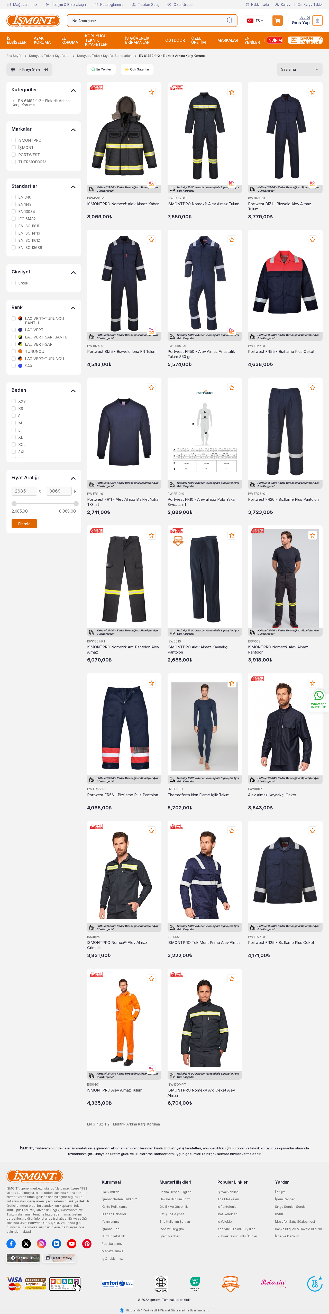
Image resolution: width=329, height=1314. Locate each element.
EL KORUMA (69, 40)
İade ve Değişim (172, 1229)
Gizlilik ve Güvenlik (174, 1207)
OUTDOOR (175, 40)
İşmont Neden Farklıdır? (119, 1199)
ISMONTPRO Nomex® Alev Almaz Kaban (123, 203)
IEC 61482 (27, 219)
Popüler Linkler (232, 1182)
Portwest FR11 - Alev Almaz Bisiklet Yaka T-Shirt (122, 502)
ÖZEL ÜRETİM (198, 40)
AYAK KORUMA (42, 40)
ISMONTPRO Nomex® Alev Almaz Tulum (203, 203)
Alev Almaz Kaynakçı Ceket (272, 794)
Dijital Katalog (61, 1258)
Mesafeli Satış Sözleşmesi (295, 1221)
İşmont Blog (111, 1229)
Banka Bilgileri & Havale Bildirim (298, 1229)
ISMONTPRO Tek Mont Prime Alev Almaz (204, 942)
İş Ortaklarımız (112, 1259)
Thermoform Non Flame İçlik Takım (199, 794)
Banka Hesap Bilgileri (175, 1192)
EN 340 (24, 197)
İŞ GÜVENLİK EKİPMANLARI (137, 40)
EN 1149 (25, 204)
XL (20, 437)
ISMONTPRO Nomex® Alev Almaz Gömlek (117, 945)
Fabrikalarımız (112, 1244)
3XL (21, 452)
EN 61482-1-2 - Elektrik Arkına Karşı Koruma (41, 103)
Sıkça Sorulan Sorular (291, 1207)
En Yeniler (104, 69)
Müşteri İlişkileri (175, 1182)
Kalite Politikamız (114, 1207)
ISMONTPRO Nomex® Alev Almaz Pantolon (278, 650)
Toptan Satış (148, 4)
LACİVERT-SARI (39, 344)
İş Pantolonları (227, 1207)
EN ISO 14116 (29, 233)
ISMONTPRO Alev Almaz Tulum (114, 1090)
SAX (28, 366)
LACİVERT (34, 330)
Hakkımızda (260, 4)
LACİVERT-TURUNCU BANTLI (44, 320)
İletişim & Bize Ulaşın (69, 4)
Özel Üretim (183, 4)
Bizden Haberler (114, 1214)
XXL (22, 444)
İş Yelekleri (225, 1221)
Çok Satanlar (139, 69)
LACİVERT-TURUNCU (44, 358)
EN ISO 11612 (29, 240)
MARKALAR (227, 40)
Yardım (282, 1182)
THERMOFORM (32, 162)
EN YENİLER (252, 40)
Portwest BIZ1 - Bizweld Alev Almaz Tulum (279, 206)
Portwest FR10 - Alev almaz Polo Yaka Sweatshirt (201, 502)
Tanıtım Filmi (25, 1258)
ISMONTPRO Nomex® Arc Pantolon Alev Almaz (123, 650)
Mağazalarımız (25, 4)
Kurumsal (111, 1182)
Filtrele (24, 524)
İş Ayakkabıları (228, 1192)
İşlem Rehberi (170, 1236)
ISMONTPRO (29, 140)
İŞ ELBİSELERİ (17, 40)
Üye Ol (304, 18)
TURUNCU (34, 351)
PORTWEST (29, 155)
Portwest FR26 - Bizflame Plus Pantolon (283, 499)
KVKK (279, 1214)
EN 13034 (26, 211)
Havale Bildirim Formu (176, 1199)
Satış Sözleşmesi (172, 1214)
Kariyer (286, 4)
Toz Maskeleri (228, 1199)
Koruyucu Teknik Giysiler (236, 1229)
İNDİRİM (275, 40)
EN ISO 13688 (30, 247)
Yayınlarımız (111, 1221)
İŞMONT (26, 147)
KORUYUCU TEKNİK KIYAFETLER (96, 40)
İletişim (280, 1192)
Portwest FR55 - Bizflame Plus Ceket (281, 351)
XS (20, 408)
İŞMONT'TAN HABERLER (311, 40)
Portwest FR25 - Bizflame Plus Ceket (281, 942)
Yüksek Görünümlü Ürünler (237, 1236)
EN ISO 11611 (28, 226)
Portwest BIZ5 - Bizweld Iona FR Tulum (122, 351)
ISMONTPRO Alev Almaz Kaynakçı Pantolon (198, 650)
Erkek (23, 283)
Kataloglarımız (112, 4)
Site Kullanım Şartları (175, 1221)
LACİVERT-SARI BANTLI (46, 337)
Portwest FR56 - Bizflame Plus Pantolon (122, 794)
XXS (22, 401)
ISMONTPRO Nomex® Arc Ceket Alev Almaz (201, 1093)
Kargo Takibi (313, 4)
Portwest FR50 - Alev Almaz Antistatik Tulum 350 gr (201, 354)
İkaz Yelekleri (227, 1214)
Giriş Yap (301, 23)
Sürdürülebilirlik (113, 1236)
